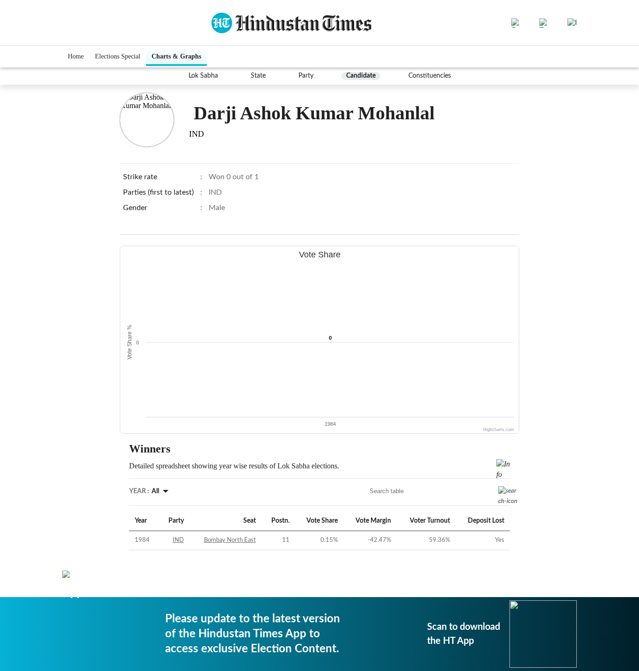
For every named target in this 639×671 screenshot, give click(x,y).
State (258, 76)
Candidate (361, 76)
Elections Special (117, 56)
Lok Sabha (203, 76)
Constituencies (429, 76)
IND (178, 540)
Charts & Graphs (176, 56)
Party (305, 76)
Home (76, 56)
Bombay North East (230, 540)
